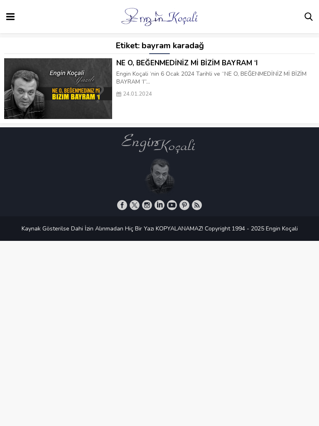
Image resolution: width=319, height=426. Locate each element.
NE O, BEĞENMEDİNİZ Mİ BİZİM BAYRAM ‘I (187, 63)
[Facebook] (122, 205)
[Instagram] (147, 205)
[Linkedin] (159, 205)
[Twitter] (135, 205)
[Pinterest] (184, 205)
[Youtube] (172, 205)
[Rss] (197, 205)
